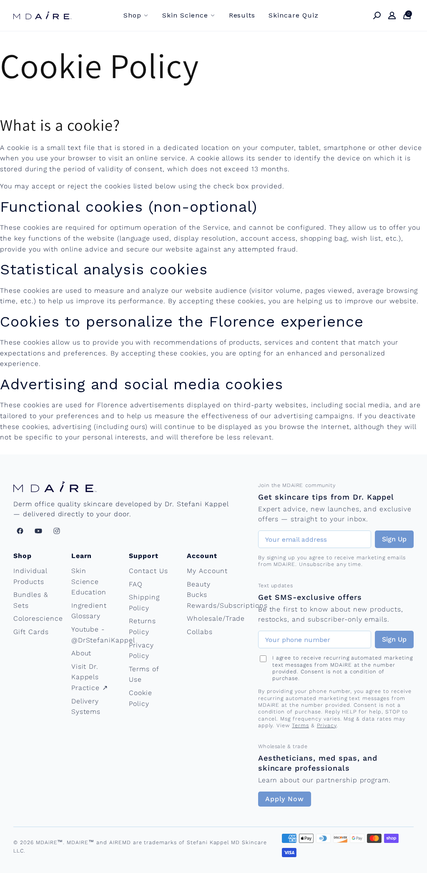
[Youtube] (38, 531)
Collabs (200, 632)
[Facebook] (20, 531)
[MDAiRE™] (42, 15)
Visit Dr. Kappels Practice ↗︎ (89, 677)
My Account (207, 571)
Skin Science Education (89, 581)
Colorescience (38, 618)
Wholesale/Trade (216, 618)
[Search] (377, 15)
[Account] (392, 15)
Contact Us (148, 571)
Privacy (327, 725)
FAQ (136, 584)
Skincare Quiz (293, 15)
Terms (300, 725)
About (81, 653)
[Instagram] (56, 531)
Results (242, 15)
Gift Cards (31, 632)
